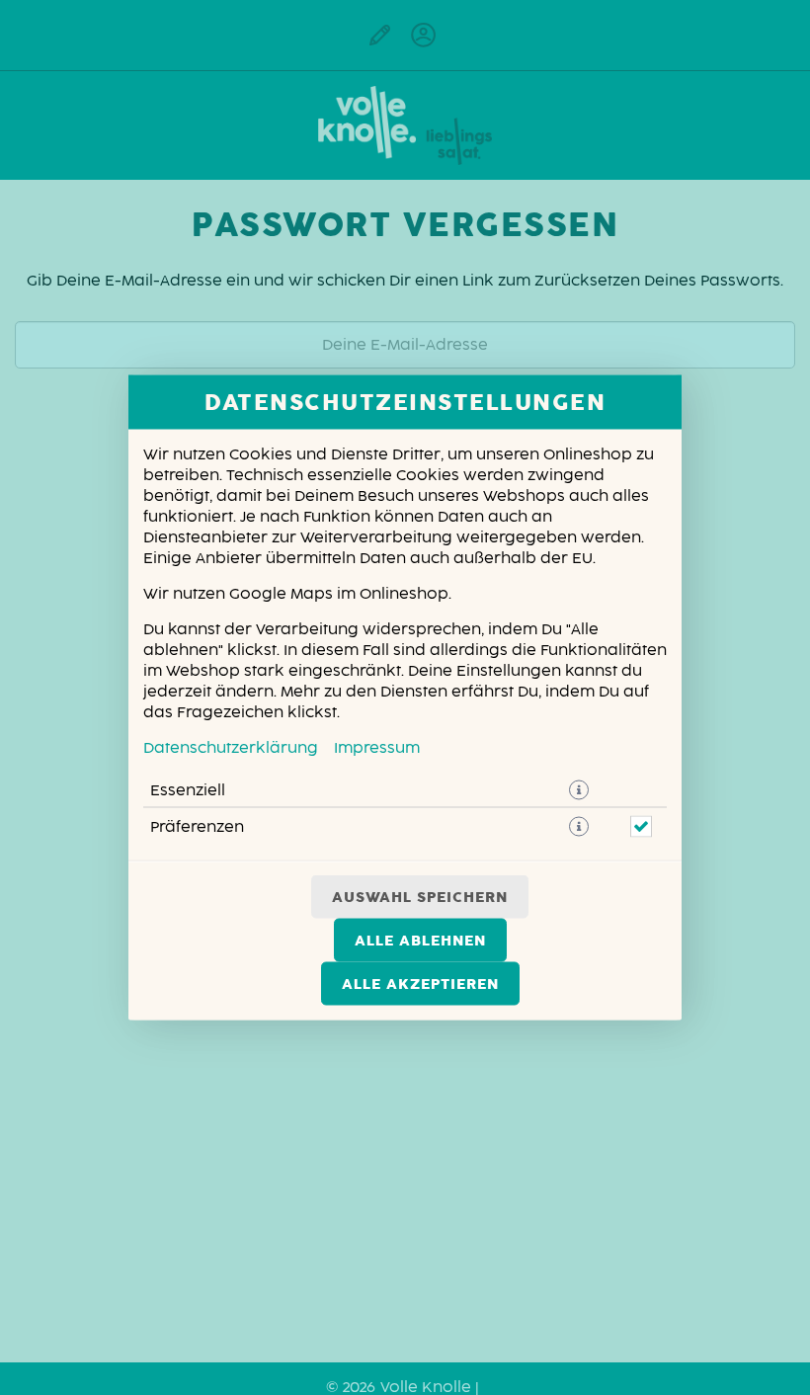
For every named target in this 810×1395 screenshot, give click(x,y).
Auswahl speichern (420, 897)
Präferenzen (197, 827)
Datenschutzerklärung (230, 748)
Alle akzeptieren (420, 984)
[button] (579, 790)
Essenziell (187, 790)
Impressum (377, 748)
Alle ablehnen (420, 940)
